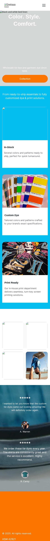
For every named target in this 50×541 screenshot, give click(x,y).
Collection (25, 78)
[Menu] (44, 5)
